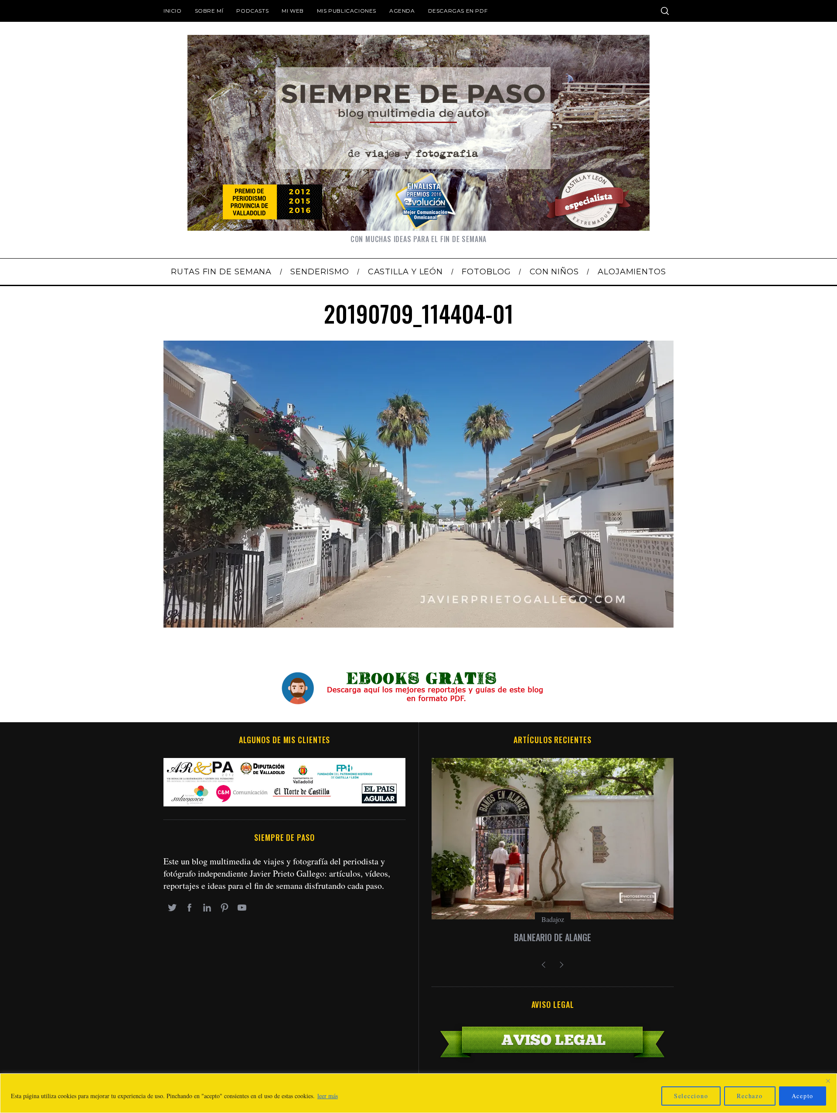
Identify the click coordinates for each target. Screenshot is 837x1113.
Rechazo (749, 1096)
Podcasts (252, 10)
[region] (418, 1093)
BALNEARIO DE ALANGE (552, 937)
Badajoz (552, 919)
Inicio (172, 10)
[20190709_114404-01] (418, 624)
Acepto (803, 1096)
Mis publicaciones (346, 10)
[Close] (828, 1080)
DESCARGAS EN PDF (458, 10)
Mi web (293, 10)
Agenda (402, 10)
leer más (327, 1096)
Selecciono (691, 1096)
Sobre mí (209, 10)
